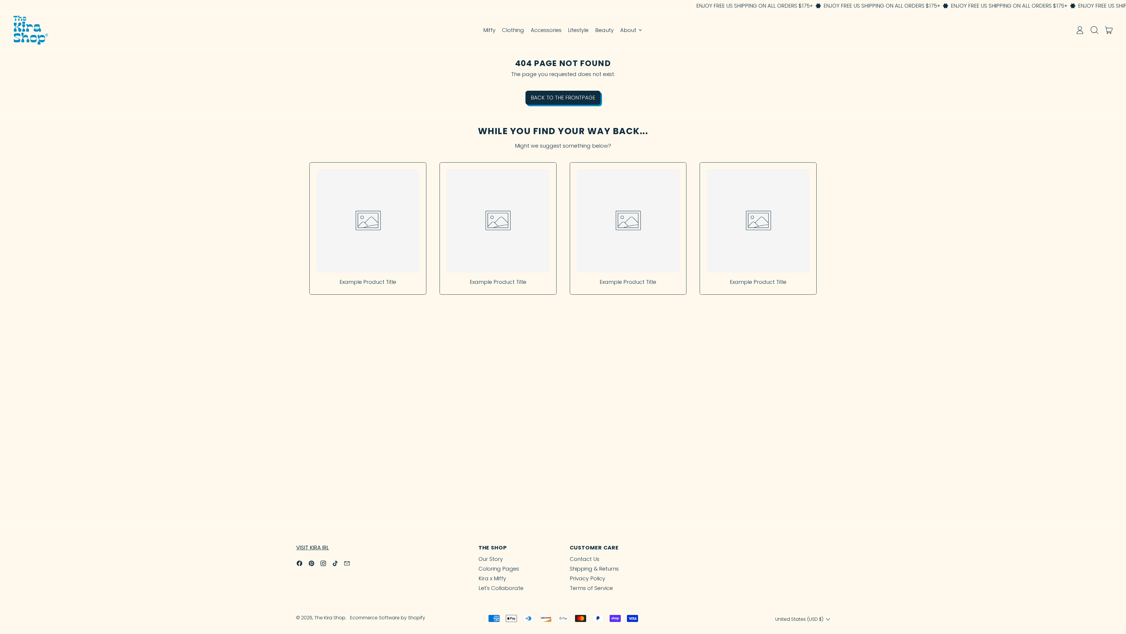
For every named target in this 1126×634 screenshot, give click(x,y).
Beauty (604, 30)
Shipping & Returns (594, 568)
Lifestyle (578, 30)
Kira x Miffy (492, 578)
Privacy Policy (587, 578)
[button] (1094, 30)
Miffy (489, 30)
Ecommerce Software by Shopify (387, 617)
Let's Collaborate (501, 588)
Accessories (546, 30)
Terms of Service (591, 588)
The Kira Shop (329, 617)
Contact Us (584, 559)
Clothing (513, 30)
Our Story (491, 559)
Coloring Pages (499, 568)
